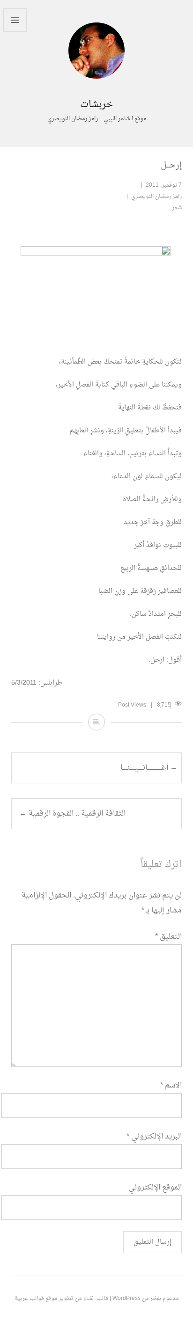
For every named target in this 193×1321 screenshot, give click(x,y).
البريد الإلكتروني (154, 1137)
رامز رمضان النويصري (156, 196)
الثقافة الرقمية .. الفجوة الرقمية (72, 814)
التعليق (168, 937)
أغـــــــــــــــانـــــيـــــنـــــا (149, 768)
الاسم (171, 1086)
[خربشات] (96, 92)
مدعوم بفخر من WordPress (145, 1298)
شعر (177, 208)
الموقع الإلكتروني (155, 1188)
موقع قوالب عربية (36, 1298)
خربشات (96, 105)
